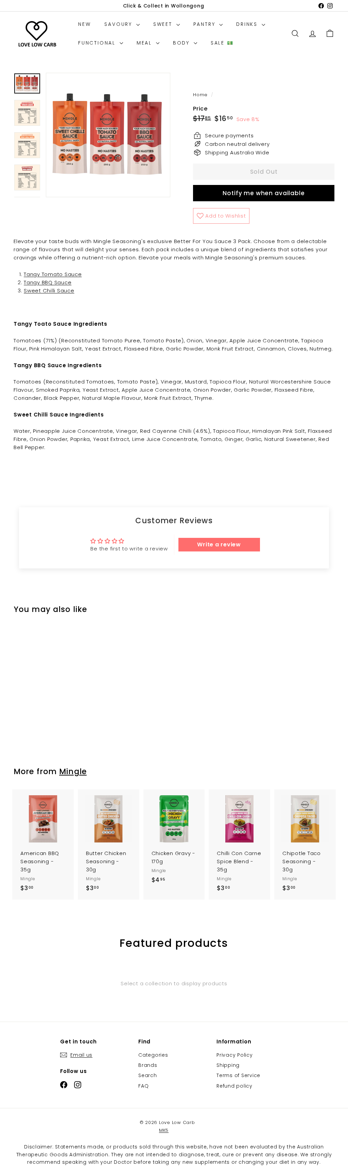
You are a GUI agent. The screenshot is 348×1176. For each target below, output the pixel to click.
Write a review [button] (219, 544)
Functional (98, 42)
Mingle (73, 771)
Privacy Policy (234, 1055)
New (84, 24)
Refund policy (234, 1086)
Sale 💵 (222, 42)
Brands (147, 1065)
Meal (145, 42)
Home (201, 95)
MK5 (164, 1130)
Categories (153, 1055)
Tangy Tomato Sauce (53, 274)
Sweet (164, 24)
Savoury (119, 24)
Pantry (205, 24)
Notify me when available (263, 193)
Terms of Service (238, 1075)
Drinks (248, 24)
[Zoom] (108, 135)
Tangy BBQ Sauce (47, 282)
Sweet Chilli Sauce (49, 290)
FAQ (143, 1086)
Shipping (228, 1065)
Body (182, 42)
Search (147, 1075)
